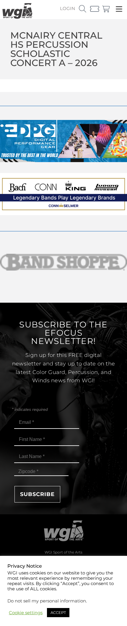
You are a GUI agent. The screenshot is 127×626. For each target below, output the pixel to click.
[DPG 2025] (63, 160)
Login (67, 8)
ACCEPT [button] (58, 612)
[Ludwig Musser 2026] (63, 213)
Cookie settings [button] (26, 612)
